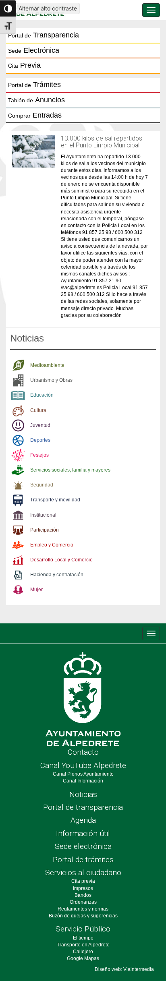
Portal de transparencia (83, 807)
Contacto (83, 752)
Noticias (83, 794)
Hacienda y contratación (56, 574)
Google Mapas (83, 958)
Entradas (35, 115)
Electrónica (33, 50)
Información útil (83, 833)
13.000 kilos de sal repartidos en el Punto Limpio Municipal (101, 142)
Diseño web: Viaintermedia (124, 969)
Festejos (39, 455)
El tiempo (83, 938)
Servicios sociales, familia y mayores (70, 470)
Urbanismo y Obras (51, 380)
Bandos (83, 895)
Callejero (83, 951)
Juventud (40, 425)
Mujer (36, 589)
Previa (24, 65)
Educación (42, 395)
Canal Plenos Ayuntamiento (83, 774)
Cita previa (83, 881)
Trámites (34, 85)
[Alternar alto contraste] (8, 8)
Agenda (83, 820)
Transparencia (43, 35)
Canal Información (83, 781)
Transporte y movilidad (55, 500)
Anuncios (36, 100)
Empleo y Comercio (51, 545)
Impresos (83, 888)
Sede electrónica (83, 846)
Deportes (40, 440)
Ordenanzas (83, 902)
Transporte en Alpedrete (83, 945)
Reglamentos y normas (83, 909)
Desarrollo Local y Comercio (61, 560)
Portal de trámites (83, 859)
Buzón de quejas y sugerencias (83, 916)
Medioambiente (47, 365)
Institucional (43, 515)
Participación (44, 530)
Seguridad (41, 485)
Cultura (38, 410)
